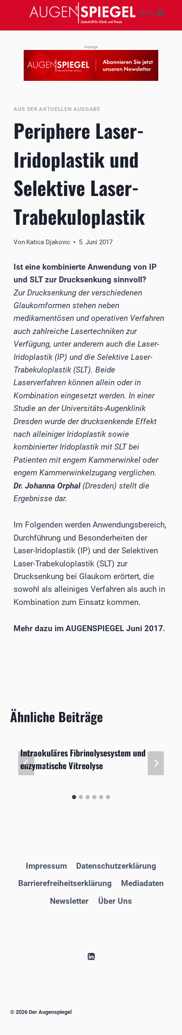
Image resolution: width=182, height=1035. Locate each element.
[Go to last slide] (26, 763)
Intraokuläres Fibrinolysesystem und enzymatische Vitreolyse (83, 759)
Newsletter (69, 901)
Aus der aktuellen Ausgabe (57, 109)
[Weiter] (156, 763)
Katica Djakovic (48, 242)
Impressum (46, 866)
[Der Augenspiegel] (82, 13)
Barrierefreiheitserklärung (65, 883)
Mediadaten (142, 883)
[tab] (74, 797)
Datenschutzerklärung (116, 866)
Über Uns (115, 901)
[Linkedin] (91, 956)
